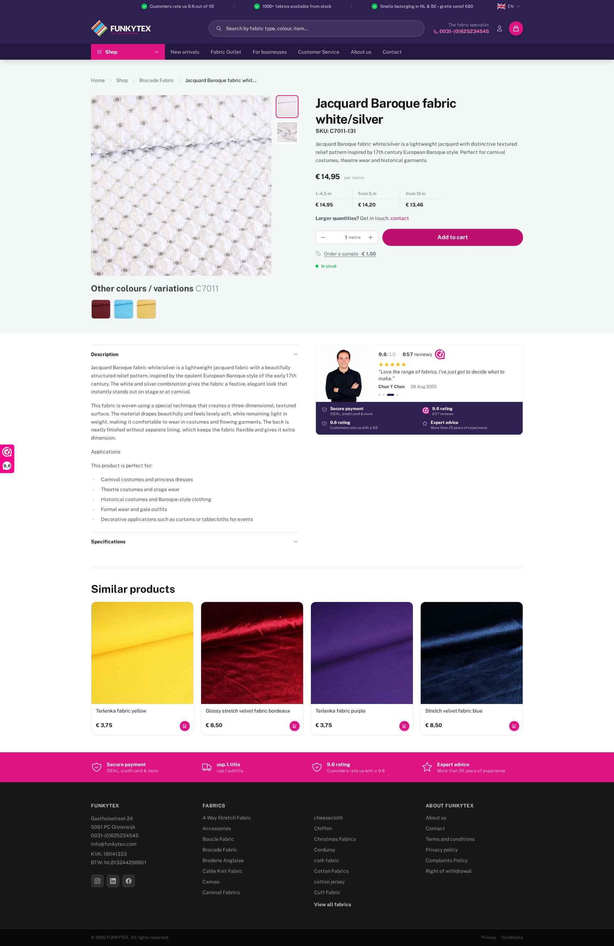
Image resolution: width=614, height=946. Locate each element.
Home (98, 80)
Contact (392, 52)
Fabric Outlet (226, 52)
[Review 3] (390, 395)
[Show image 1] (287, 106)
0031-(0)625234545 (115, 835)
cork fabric (326, 860)
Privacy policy (442, 850)
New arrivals (185, 52)
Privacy (488, 937)
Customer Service (318, 52)
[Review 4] (397, 395)
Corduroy (324, 850)
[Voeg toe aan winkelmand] (185, 726)
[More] (370, 237)
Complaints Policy (447, 860)
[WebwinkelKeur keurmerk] (440, 354)
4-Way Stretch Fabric (227, 818)
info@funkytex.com (113, 844)
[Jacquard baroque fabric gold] (146, 309)
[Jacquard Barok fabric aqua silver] (124, 309)
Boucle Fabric (218, 839)
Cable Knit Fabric (223, 871)
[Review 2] (384, 395)
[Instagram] (97, 881)
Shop (122, 80)
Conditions (512, 937)
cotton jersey (329, 882)
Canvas (211, 882)
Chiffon (323, 828)
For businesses (270, 52)
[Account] (499, 28)
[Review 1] (379, 395)
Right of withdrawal (449, 871)
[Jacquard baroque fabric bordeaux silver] (101, 309)
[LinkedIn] (113, 881)
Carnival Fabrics (221, 892)
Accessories (217, 828)
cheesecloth (328, 818)
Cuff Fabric (327, 892)
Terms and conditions (450, 839)
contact (400, 218)
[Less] (323, 237)
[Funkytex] (121, 28)
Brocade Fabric (156, 80)
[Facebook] (128, 881)
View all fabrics (332, 904)
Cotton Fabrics (331, 871)
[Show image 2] (287, 132)
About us (361, 52)
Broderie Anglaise (223, 860)
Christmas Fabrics (335, 839)
